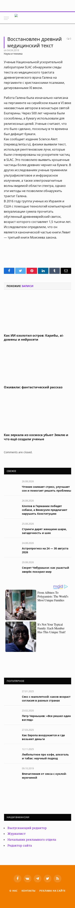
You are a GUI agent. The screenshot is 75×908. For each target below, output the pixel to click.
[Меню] (6, 18)
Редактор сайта (20, 845)
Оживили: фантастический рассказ (33, 387)
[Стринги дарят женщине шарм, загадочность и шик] (11, 528)
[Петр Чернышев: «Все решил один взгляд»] (11, 715)
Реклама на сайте (52, 890)
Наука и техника (13, 53)
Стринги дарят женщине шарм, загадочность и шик (44, 531)
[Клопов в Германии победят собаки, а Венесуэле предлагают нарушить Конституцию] (11, 505)
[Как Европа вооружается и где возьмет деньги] (11, 734)
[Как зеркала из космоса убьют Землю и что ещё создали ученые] (37, 412)
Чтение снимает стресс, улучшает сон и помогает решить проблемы (46, 488)
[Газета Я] (43, 18)
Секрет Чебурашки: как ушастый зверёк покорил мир (45, 569)
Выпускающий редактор (27, 828)
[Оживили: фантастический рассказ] (37, 364)
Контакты (29, 890)
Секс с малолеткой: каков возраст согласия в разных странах (46, 698)
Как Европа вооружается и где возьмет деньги (43, 737)
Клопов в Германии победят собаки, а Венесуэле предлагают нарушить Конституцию (44, 509)
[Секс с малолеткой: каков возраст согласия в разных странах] (11, 695)
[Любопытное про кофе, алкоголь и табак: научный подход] (11, 753)
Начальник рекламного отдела (32, 839)
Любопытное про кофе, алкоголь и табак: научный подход (45, 756)
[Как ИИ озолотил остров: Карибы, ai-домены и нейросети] (37, 313)
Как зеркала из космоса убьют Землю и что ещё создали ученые (36, 437)
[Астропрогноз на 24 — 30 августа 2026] (11, 547)
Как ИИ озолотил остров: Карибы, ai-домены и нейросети (34, 337)
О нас (13, 890)
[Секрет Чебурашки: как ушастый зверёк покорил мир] (11, 566)
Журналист (17, 833)
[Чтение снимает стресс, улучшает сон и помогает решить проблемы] (11, 485)
